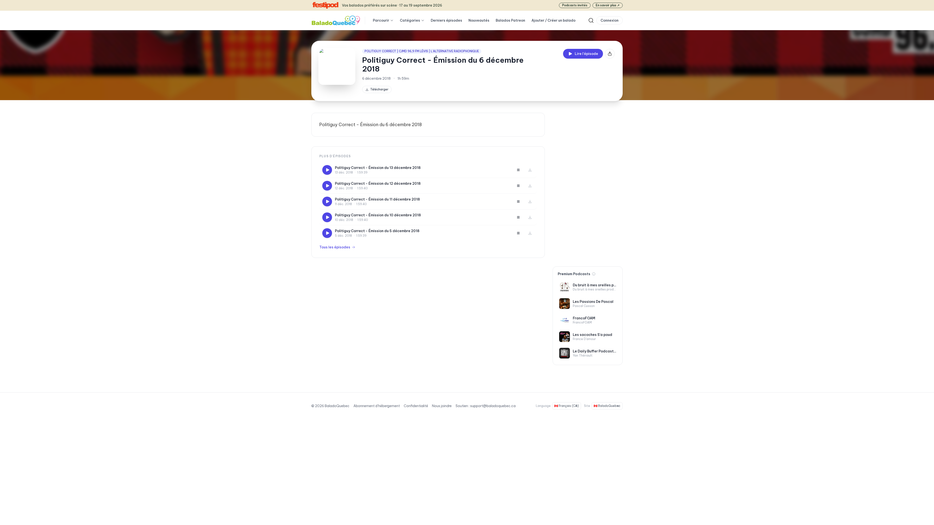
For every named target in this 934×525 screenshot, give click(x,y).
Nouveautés (478, 20)
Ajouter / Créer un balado (553, 20)
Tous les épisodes (334, 247)
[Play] (327, 170)
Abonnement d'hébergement (376, 406)
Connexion (610, 20)
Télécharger (379, 89)
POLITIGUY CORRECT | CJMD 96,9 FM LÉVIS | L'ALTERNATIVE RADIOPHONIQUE (422, 51)
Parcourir (381, 20)
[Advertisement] (588, 186)
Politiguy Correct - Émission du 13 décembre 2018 (378, 168)
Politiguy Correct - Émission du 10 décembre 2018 (378, 215)
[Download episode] (530, 170)
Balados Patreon (510, 20)
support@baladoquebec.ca (493, 406)
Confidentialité (416, 406)
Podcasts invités (574, 5)
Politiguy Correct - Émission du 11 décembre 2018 (377, 199)
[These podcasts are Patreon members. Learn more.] (594, 274)
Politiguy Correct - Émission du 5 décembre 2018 (377, 231)
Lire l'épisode (586, 54)
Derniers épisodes (446, 20)
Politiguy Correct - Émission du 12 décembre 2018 (378, 183)
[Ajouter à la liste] (518, 170)
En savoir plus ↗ (608, 5)
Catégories (410, 20)
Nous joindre (442, 406)
